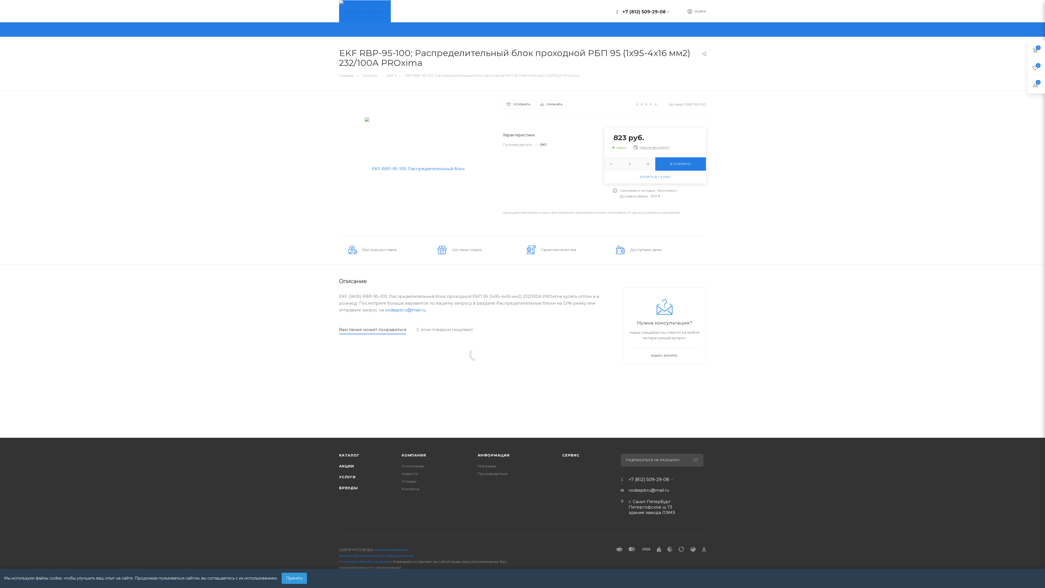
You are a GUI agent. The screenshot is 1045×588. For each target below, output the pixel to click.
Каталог (349, 455)
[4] (650, 104)
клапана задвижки (391, 549)
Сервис (571, 455)
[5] (655, 104)
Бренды (348, 488)
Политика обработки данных (365, 561)
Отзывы (409, 481)
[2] (641, 104)
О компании (413, 466)
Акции (346, 466)
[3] (646, 104)
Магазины (487, 466)
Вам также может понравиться (372, 329)
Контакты (410, 489)
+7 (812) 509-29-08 (644, 11)
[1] (637, 104)
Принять (294, 578)
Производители (493, 473)
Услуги (347, 477)
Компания (414, 455)
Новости (410, 473)
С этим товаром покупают (445, 329)
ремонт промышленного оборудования (376, 555)
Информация (494, 455)
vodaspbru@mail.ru (405, 310)
